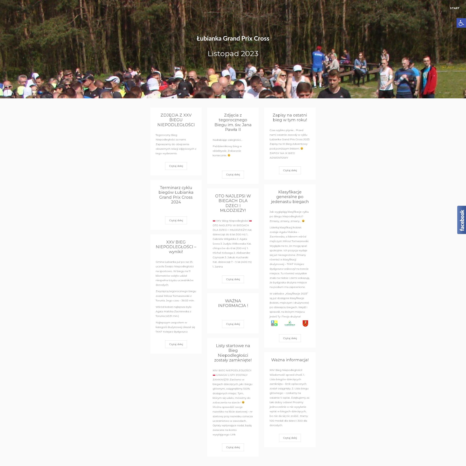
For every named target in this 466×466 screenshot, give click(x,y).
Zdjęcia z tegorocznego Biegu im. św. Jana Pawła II (233, 122)
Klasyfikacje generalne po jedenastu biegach (290, 197)
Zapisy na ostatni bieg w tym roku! (290, 117)
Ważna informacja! (290, 359)
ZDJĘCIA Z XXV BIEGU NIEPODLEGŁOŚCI (176, 120)
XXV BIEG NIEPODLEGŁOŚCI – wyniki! (176, 247)
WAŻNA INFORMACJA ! (233, 303)
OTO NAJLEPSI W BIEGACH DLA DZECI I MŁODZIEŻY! (233, 203)
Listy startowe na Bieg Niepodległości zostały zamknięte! (233, 353)
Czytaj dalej (176, 166)
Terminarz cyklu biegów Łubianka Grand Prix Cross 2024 (176, 195)
